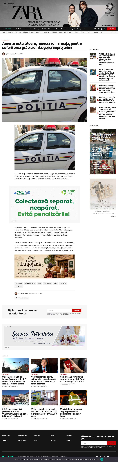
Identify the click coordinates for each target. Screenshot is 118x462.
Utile (32, 32)
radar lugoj (63, 283)
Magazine (46, 32)
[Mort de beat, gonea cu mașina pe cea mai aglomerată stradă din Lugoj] (73, 397)
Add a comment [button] (23, 298)
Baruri (70, 32)
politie (55, 283)
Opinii (3, 32)
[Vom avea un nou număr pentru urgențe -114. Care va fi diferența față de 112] (73, 365)
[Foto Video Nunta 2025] (44, 336)
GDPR (56, 314)
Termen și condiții (64, 314)
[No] (116, 459)
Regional (18, 32)
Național (25, 32)
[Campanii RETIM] (44, 204)
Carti (89, 32)
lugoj (39, 283)
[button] (3, 29)
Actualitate (6, 40)
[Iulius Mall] (59, 13)
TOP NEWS (111, 29)
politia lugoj (47, 283)
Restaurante (62, 32)
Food (76, 32)
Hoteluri (54, 32)
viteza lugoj (19, 286)
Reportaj (10, 32)
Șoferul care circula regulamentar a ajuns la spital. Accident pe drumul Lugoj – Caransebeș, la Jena (107, 88)
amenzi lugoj (19, 283)
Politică (69, 435)
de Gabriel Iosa (95, 141)
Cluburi (83, 32)
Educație (37, 435)
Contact (69, 440)
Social (52, 435)
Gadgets (95, 32)
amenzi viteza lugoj (30, 283)
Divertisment (22, 440)
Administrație (95, 146)
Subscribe (77, 310)
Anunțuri (38, 32)
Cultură (4, 440)
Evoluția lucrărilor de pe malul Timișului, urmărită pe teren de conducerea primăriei (107, 99)
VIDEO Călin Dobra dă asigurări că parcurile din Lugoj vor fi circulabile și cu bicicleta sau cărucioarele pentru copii (107, 59)
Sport (36, 440)
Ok (102, 459)
